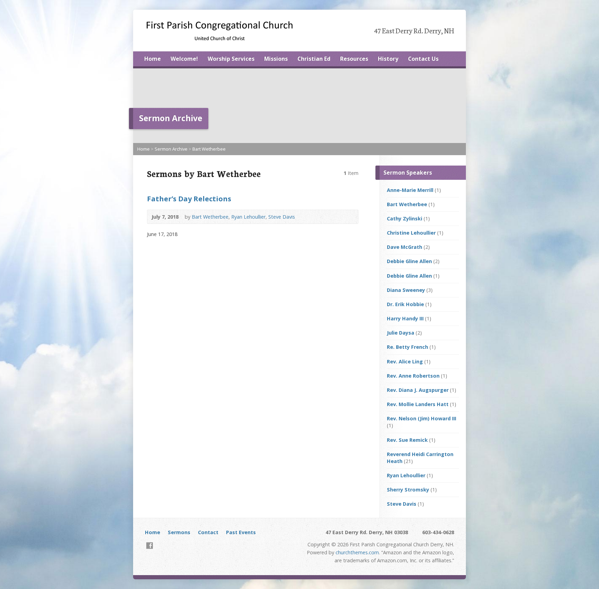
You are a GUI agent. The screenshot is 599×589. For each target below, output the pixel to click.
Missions (276, 58)
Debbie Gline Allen (409, 261)
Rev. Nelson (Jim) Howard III (421, 418)
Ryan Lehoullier (248, 216)
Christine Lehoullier (411, 232)
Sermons (179, 532)
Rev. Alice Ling (405, 361)
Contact (208, 532)
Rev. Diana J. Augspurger (418, 390)
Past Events (241, 532)
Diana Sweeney (406, 290)
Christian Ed (313, 58)
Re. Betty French (407, 347)
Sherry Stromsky (408, 489)
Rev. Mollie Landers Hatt (418, 404)
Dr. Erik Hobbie (405, 304)
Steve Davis (281, 216)
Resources (354, 58)
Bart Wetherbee (209, 149)
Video (349, 217)
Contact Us (423, 58)
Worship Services (231, 58)
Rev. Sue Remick (407, 440)
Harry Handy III (405, 318)
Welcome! (184, 58)
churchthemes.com (357, 552)
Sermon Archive (171, 149)
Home (152, 58)
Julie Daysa (400, 332)
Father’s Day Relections (189, 198)
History (388, 58)
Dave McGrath (404, 247)
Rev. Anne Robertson (413, 375)
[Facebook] (149, 545)
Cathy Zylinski (404, 218)
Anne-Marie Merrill (410, 190)
